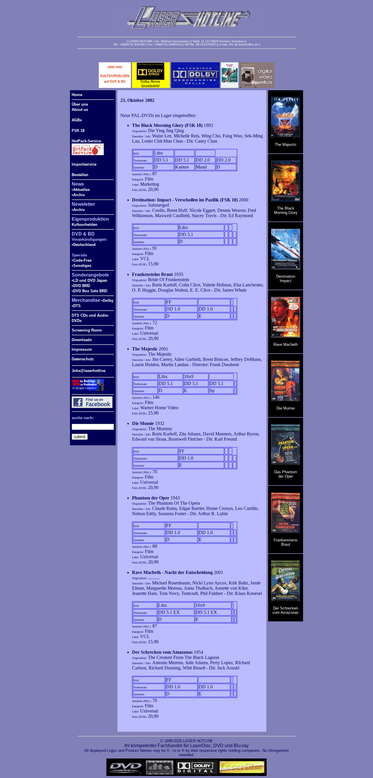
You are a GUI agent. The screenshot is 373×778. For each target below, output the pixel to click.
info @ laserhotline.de (243, 44)
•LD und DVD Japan (89, 280)
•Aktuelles (81, 189)
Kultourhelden (84, 224)
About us (80, 109)
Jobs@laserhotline (88, 370)
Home (77, 95)
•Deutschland (84, 244)
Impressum (82, 349)
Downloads (82, 340)
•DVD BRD (81, 285)
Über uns (80, 104)
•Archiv (78, 195)
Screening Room (87, 330)
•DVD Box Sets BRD (89, 291)
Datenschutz (83, 359)
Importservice (84, 164)
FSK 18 (78, 130)
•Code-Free (82, 260)
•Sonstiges (81, 265)
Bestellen (80, 175)
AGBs (77, 120)
